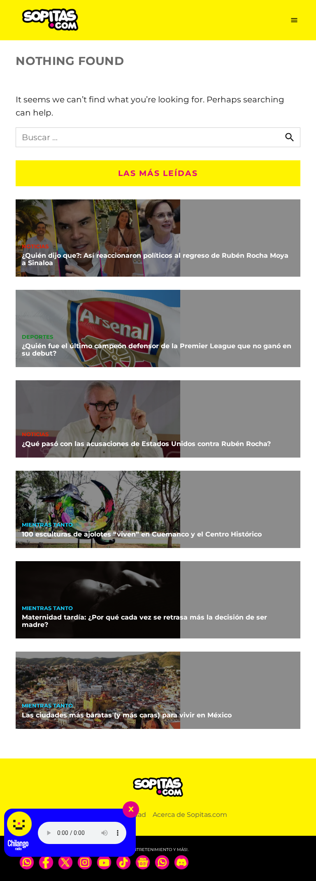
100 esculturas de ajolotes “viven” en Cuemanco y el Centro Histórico (142, 534)
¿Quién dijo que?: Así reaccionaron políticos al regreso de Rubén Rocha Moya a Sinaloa (155, 259)
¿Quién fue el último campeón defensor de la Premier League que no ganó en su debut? (156, 349)
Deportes (37, 337)
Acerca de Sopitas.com (190, 815)
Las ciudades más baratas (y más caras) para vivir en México (127, 715)
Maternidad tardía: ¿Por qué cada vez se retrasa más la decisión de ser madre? (144, 621)
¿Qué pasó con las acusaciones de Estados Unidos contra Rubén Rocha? (146, 444)
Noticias (35, 247)
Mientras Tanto (47, 525)
